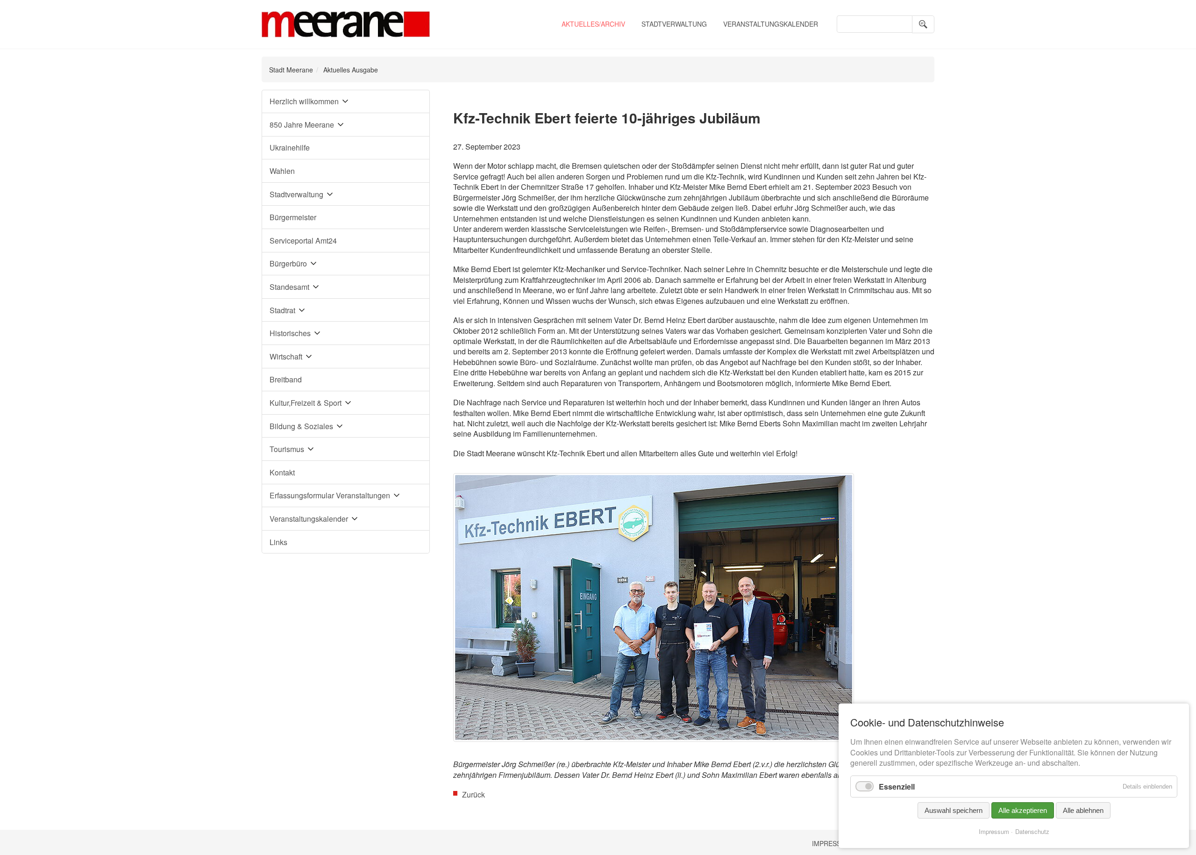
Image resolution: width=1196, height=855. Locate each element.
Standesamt (289, 286)
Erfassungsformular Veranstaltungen (330, 495)
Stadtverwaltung (674, 24)
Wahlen (282, 170)
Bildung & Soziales (301, 426)
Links (278, 542)
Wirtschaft (286, 356)
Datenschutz (1032, 831)
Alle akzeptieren (1022, 810)
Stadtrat (282, 310)
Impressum (831, 843)
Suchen (923, 24)
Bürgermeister (293, 217)
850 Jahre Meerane (302, 124)
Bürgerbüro (288, 263)
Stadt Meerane (291, 69)
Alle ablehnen (1083, 810)
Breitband (286, 379)
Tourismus (287, 449)
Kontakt (282, 472)
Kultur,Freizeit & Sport (306, 402)
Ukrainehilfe (290, 147)
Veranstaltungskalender (770, 24)
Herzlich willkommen (304, 101)
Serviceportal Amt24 (303, 240)
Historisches (290, 333)
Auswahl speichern (953, 810)
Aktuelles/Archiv (593, 24)
